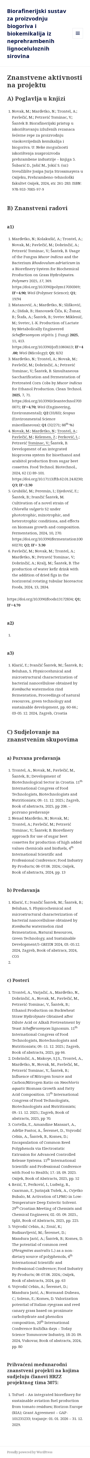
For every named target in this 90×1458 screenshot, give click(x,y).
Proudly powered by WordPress (29, 1452)
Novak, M (20, 430)
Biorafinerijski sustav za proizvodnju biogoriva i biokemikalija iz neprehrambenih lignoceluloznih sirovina (36, 33)
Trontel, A (66, 430)
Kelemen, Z (45, 436)
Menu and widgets (78, 38)
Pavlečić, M (22, 436)
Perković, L (68, 436)
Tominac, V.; (39, 442)
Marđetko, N (43, 430)
